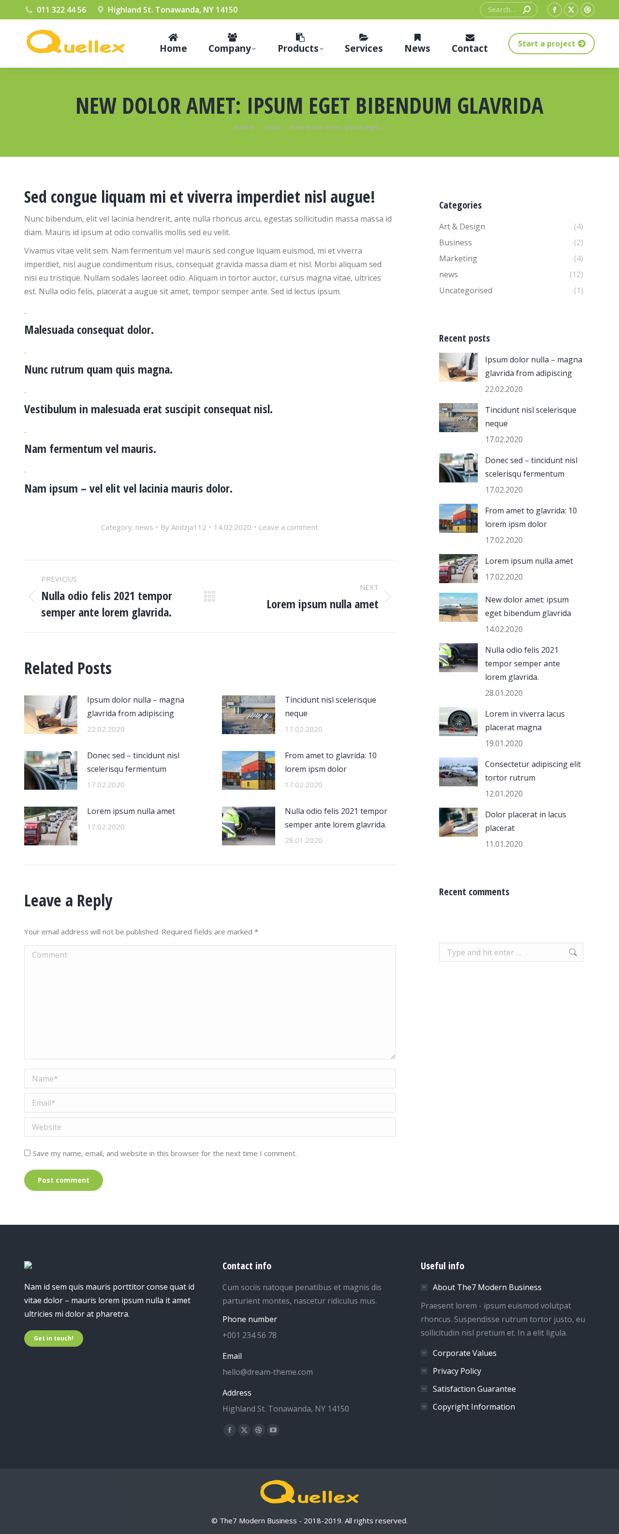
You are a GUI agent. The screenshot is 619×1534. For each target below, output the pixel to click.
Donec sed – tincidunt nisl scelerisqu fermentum (133, 762)
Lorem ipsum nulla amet (131, 811)
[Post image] (50, 714)
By (183, 527)
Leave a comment (288, 527)
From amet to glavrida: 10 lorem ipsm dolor (331, 762)
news (144, 527)
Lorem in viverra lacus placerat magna (525, 720)
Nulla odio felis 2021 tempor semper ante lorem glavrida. (336, 818)
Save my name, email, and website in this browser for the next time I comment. (165, 1153)
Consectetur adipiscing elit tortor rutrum (533, 771)
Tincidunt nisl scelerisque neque (330, 706)
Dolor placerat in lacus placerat (525, 821)
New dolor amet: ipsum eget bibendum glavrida (528, 606)
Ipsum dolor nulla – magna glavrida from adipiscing (135, 706)
